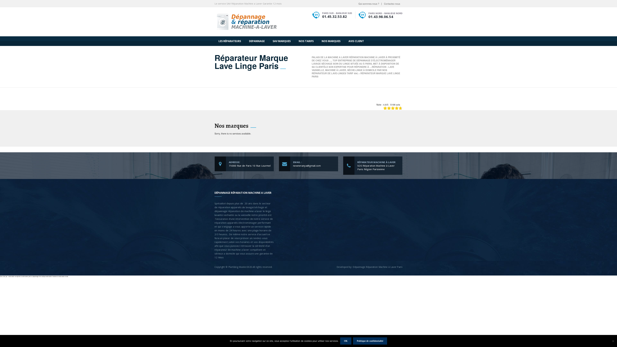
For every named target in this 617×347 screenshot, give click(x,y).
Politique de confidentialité (370, 341)
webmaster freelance (51, 276)
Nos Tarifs (306, 41)
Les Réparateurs (230, 41)
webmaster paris (26, 276)
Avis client (356, 41)
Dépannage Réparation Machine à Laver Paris (377, 266)
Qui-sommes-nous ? (368, 3)
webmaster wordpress (14, 276)
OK (346, 341)
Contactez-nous (392, 3)
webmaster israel (63, 276)
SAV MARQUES (282, 41)
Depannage (257, 41)
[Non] (613, 341)
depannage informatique (39, 276)
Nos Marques (331, 41)
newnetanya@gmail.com (307, 165)
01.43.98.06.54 (380, 16)
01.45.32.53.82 (334, 16)
